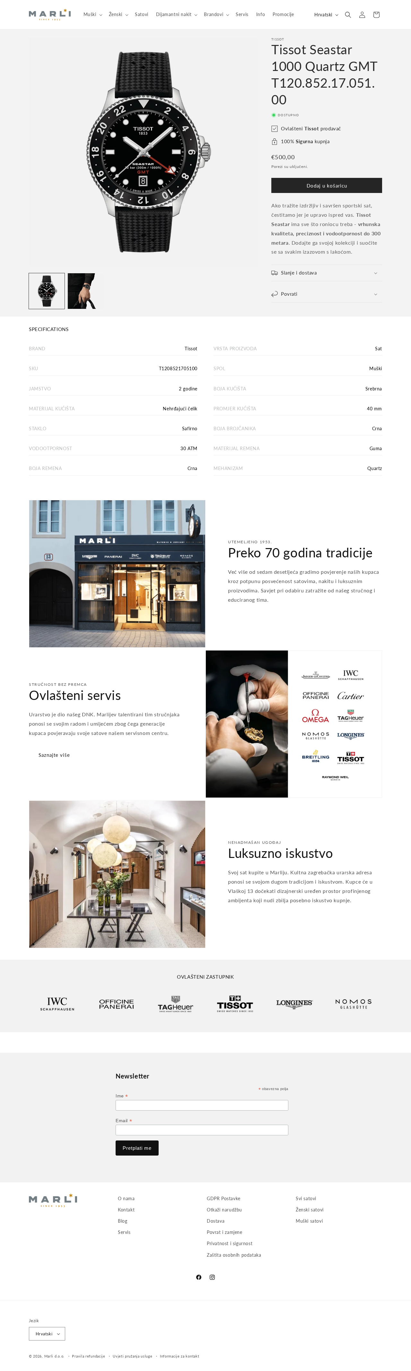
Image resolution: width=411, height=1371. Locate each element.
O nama (126, 1198)
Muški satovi (309, 1221)
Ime (122, 1096)
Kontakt (126, 1210)
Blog (122, 1221)
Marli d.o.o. (54, 1356)
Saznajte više (54, 755)
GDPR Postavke (223, 1198)
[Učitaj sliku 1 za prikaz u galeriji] (47, 291)
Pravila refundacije (88, 1356)
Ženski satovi (310, 1210)
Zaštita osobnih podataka (234, 1255)
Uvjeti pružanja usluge (132, 1356)
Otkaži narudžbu (224, 1210)
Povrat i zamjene (224, 1232)
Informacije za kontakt (179, 1356)
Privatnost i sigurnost (229, 1243)
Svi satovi (306, 1198)
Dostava (215, 1221)
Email (124, 1121)
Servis (124, 1232)
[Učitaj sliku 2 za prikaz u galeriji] (85, 291)
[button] (92, 14)
